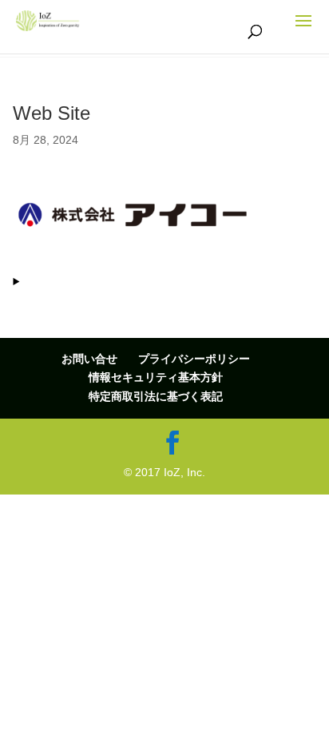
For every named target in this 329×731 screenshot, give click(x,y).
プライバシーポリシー (194, 358)
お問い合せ (89, 358)
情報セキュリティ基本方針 (156, 377)
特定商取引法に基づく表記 (156, 396)
